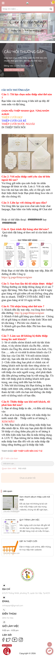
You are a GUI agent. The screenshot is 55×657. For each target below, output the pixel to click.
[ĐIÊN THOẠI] (27, 610)
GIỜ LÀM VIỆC (10, 626)
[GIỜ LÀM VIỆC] (27, 622)
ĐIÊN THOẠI (9, 613)
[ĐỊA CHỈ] (27, 585)
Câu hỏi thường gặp (34, 30)
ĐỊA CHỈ (6, 589)
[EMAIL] (27, 597)
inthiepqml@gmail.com (12, 605)
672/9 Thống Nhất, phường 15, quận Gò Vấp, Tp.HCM (26, 593)
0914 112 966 (7, 618)
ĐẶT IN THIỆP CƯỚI (28, 541)
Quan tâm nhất (9, 468)
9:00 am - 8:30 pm (10, 630)
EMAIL (6, 601)
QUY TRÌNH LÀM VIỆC (29, 519)
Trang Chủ (16, 30)
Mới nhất (22, 468)
